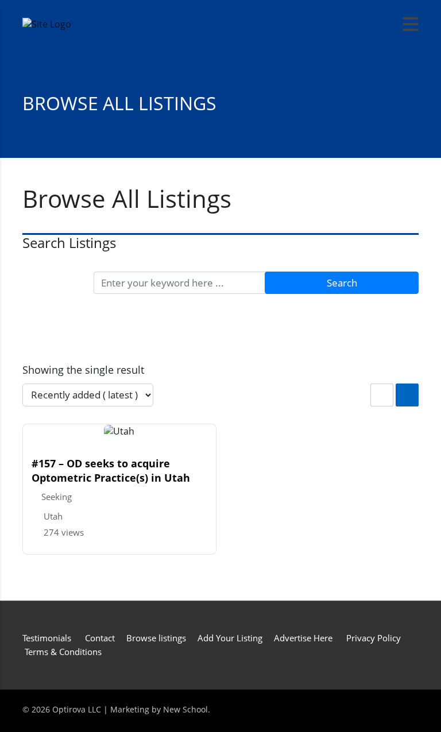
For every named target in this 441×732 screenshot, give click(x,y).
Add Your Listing (230, 638)
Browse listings (156, 638)
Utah (53, 516)
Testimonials (48, 638)
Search (342, 282)
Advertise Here (303, 638)
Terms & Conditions (63, 651)
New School (185, 709)
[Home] (46, 23)
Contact (100, 638)
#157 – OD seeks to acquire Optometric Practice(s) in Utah (111, 470)
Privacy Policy (373, 638)
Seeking (56, 496)
